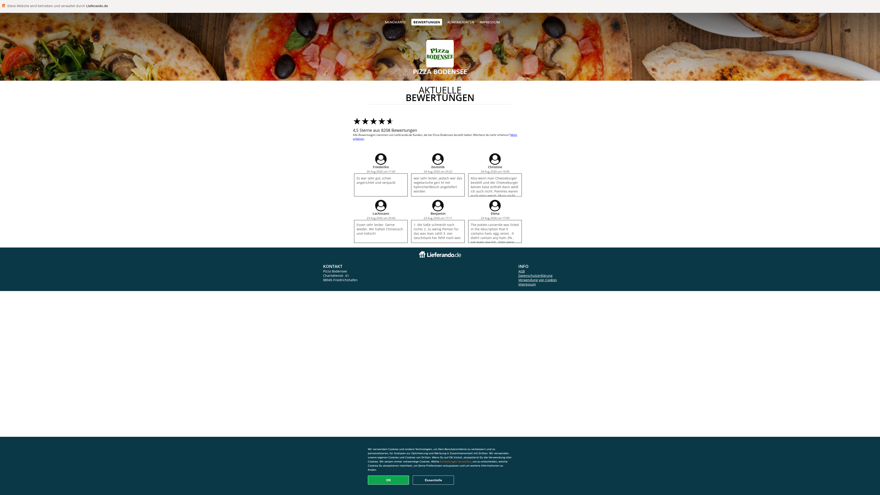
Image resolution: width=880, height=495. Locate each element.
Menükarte (395, 22)
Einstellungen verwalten (455, 461)
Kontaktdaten (461, 22)
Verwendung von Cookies (537, 280)
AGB (521, 271)
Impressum (490, 22)
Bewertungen (426, 22)
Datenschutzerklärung (535, 275)
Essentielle (433, 480)
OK (388, 480)
